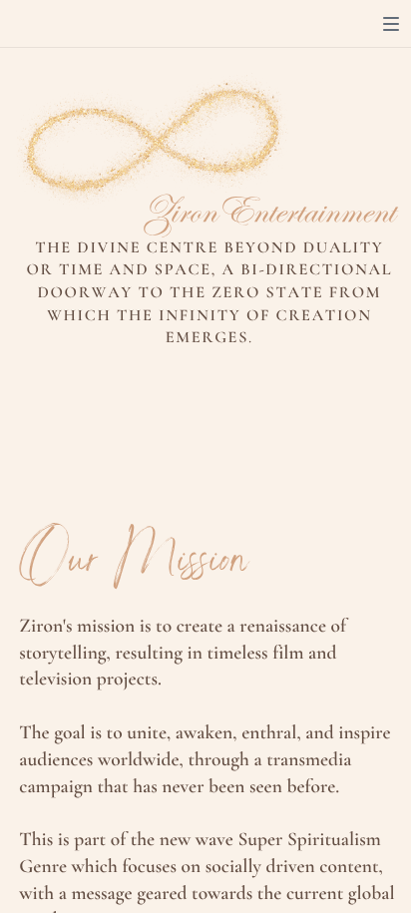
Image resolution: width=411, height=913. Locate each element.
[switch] (391, 24)
